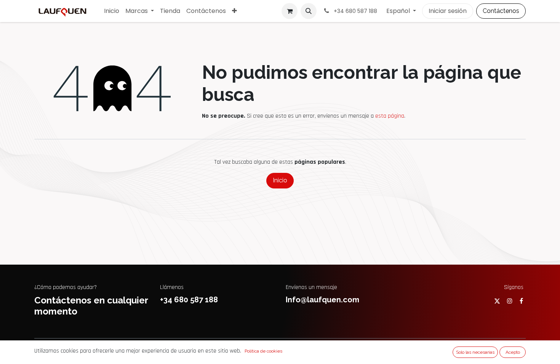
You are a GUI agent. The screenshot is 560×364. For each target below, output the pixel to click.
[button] (309, 11)
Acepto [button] (513, 352)
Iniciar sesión (448, 10)
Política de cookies (263, 351)
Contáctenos (501, 10)
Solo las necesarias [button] (475, 352)
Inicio (280, 180)
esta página (389, 116)
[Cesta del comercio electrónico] (290, 11)
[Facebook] (521, 300)
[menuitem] (111, 11)
